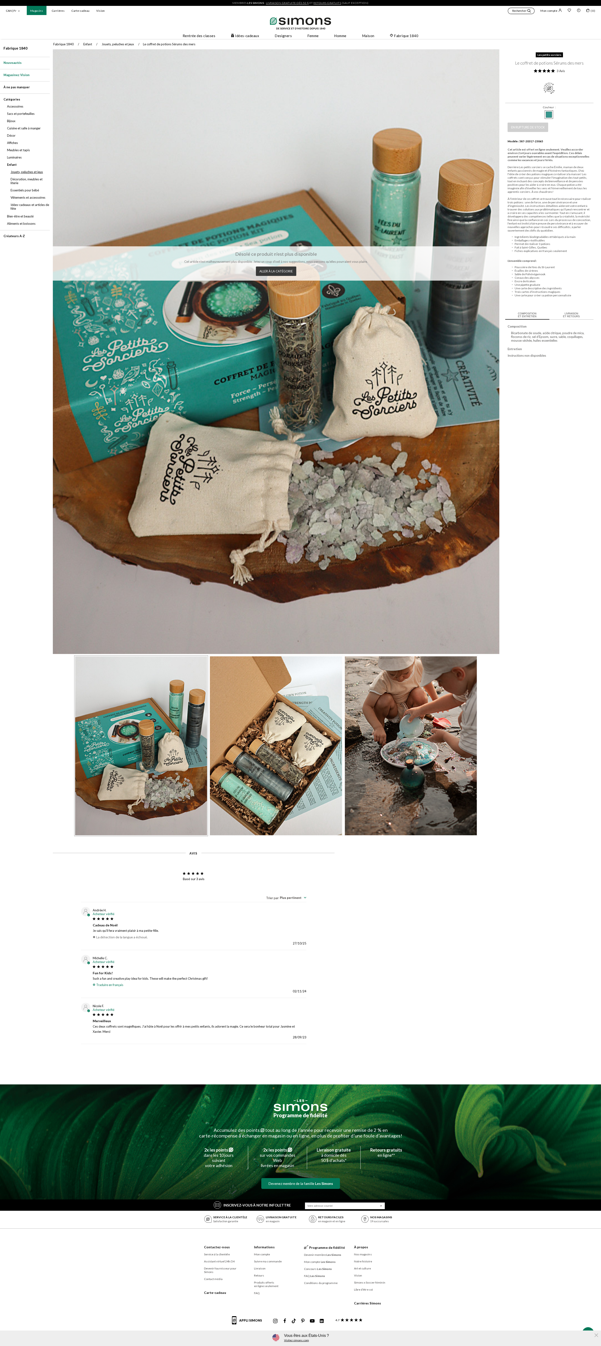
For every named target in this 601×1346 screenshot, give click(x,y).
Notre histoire (363, 1261)
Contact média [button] (213, 1279)
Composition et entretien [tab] (527, 315)
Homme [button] (340, 36)
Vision (100, 10)
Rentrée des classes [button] (199, 36)
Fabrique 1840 (15, 48)
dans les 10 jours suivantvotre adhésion (219, 1157)
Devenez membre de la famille (300, 1183)
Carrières (58, 10)
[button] (521, 11)
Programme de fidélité (300, 1115)
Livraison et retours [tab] (571, 315)
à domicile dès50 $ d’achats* (334, 1155)
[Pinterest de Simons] (302, 1321)
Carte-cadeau (80, 10)
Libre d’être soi (363, 1289)
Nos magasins (363, 1254)
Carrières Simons (367, 1303)
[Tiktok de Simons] (294, 1321)
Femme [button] (313, 36)
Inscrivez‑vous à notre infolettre (257, 1205)
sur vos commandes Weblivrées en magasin (277, 1157)
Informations (264, 1247)
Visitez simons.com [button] (296, 1340)
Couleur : (549, 107)
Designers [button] (283, 36)
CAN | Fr (11, 10)
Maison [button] (368, 36)
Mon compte (548, 10)
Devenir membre (322, 1255)
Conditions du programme (321, 1283)
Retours (259, 1275)
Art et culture (362, 1268)
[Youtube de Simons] (312, 1321)
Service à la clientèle (217, 1254)
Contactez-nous (217, 1247)
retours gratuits (327, 3)
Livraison (260, 1268)
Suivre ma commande (268, 1261)
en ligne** (386, 1152)
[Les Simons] (300, 1105)
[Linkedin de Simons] (321, 1321)
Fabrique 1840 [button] (406, 36)
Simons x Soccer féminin (369, 1282)
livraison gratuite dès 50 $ (287, 3)
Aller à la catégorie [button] (276, 271)
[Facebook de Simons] (284, 1321)
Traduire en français (109, 985)
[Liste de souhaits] (569, 11)
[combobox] (286, 898)
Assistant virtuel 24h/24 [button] (219, 1261)
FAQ (257, 1293)
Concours (318, 1269)
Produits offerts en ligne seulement (266, 1284)
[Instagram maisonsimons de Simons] (275, 1321)
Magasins (36, 10)
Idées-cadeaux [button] (247, 36)
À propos (361, 1247)
